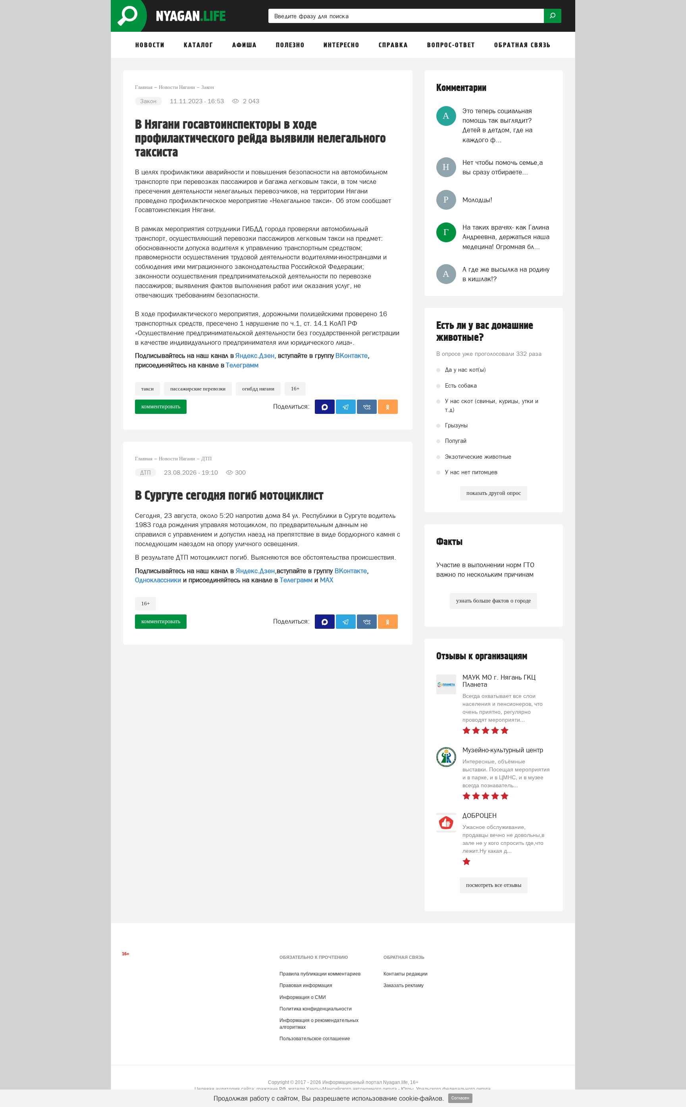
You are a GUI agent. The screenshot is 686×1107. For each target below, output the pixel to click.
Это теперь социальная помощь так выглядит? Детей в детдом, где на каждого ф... (497, 125)
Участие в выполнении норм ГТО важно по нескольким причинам (485, 569)
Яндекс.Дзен (254, 355)
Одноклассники (158, 580)
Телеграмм (242, 365)
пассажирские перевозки (197, 389)
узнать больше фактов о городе (493, 601)
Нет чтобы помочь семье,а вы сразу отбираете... (502, 167)
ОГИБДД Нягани (258, 389)
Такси (147, 389)
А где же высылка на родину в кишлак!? (505, 274)
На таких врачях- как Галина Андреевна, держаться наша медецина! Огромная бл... (505, 237)
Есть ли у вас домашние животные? (484, 332)
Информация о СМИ (302, 997)
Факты (449, 542)
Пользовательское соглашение (314, 1038)
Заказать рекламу (403, 985)
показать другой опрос (493, 493)
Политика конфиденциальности (315, 1009)
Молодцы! (477, 200)
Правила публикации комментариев (319, 974)
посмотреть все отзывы (493, 885)
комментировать (160, 407)
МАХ (326, 580)
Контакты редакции (405, 974)
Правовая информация (305, 985)
